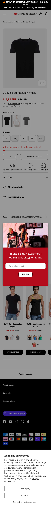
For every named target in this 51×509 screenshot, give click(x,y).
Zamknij (25, 274)
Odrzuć (24, 495)
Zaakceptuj (25, 488)
